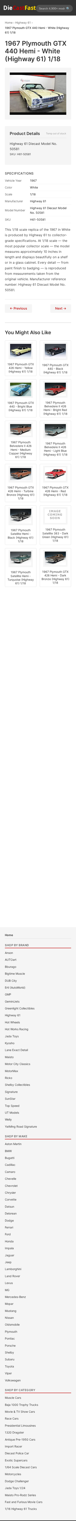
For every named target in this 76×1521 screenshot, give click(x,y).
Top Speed (12, 1105)
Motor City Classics (17, 1064)
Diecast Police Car (17, 1453)
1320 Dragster (14, 1432)
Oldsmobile (12, 1324)
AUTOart (10, 959)
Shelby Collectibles (17, 1084)
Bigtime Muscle (15, 973)
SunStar (10, 1098)
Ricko (8, 1078)
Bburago (10, 966)
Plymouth (11, 1331)
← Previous (18, 308)
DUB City (11, 980)
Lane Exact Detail (16, 1050)
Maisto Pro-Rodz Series (20, 1495)
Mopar (9, 1303)
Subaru (9, 1359)
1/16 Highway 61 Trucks (21, 1508)
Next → (60, 308)
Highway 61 (12, 1015)
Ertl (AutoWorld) (15, 987)
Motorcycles (13, 1474)
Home (9, 935)
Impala (9, 1248)
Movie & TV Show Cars (20, 1411)
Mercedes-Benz (15, 1297)
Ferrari (9, 1227)
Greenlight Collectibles (19, 1008)
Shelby (9, 1352)
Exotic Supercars (16, 1460)
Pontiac (10, 1338)
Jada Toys (12, 1036)
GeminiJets (12, 1001)
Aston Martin (13, 1144)
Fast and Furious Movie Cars (23, 1502)
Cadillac (10, 1164)
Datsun (9, 1206)
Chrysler (10, 1192)
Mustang (10, 1310)
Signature (11, 1091)
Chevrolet (11, 1185)
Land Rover (12, 1276)
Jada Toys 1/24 (15, 1488)
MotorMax (11, 1071)
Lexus (9, 1283)
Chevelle (10, 1178)
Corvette (10, 1199)
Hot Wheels (12, 1022)
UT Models (12, 1112)
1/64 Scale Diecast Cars (21, 1467)
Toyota (9, 1366)
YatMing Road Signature (21, 1126)
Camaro (10, 1171)
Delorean (11, 1213)
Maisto (9, 1057)
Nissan (9, 1317)
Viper (8, 1373)
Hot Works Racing (16, 1029)
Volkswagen (13, 1380)
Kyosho (9, 1043)
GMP (8, 994)
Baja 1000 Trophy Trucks (21, 1404)
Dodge (9, 1220)
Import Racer (13, 1446)
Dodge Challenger (17, 1481)
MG (7, 1290)
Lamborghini (13, 1269)
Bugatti (9, 1158)
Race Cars (11, 1418)
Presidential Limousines (20, 1425)
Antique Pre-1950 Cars (20, 1439)
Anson (9, 952)
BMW (8, 1151)
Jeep (8, 1262)
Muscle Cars (13, 1397)
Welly (8, 1119)
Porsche (10, 1345)
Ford (8, 1234)
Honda (9, 1241)
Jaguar (9, 1255)
